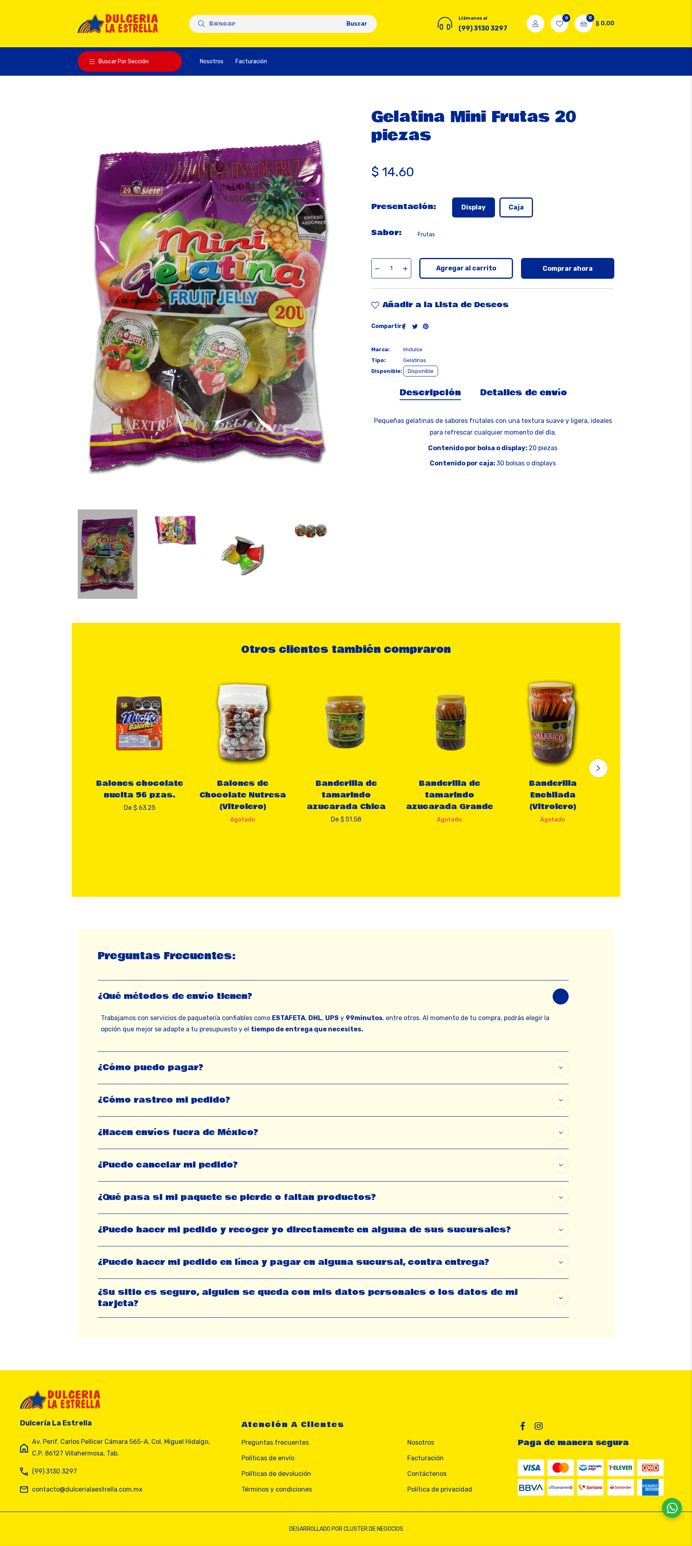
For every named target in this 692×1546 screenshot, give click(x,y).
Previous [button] (93, 768)
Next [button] (598, 768)
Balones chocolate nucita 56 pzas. (139, 789)
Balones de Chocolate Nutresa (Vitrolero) (242, 795)
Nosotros (420, 1442)
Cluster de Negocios (373, 1529)
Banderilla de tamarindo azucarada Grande (449, 795)
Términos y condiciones (276, 1489)
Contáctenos (427, 1474)
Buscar (356, 23)
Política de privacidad (439, 1489)
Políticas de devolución (276, 1474)
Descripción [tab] (430, 392)
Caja (516, 207)
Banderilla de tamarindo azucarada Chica (346, 795)
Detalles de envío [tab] (523, 392)
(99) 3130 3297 (54, 1471)
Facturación (425, 1458)
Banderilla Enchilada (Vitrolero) (553, 795)
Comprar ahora (568, 268)
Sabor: (386, 232)
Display (473, 207)
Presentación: (403, 206)
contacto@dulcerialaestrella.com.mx (87, 1489)
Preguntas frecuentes (275, 1442)
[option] (139, 756)
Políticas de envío (267, 1458)
